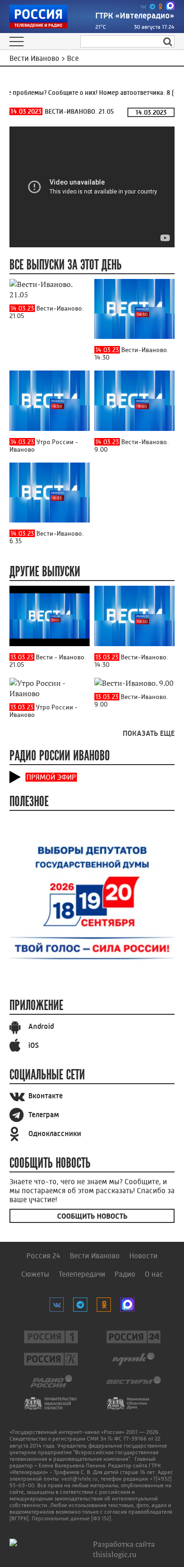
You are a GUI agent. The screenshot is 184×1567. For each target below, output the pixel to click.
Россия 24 (43, 1255)
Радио (125, 1274)
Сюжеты (35, 1274)
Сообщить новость (92, 1216)
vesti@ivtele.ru (79, 1478)
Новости (143, 1255)
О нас (154, 1274)
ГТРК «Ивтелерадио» (135, 15)
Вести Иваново (95, 1255)
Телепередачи (82, 1274)
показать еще (149, 733)
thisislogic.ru (114, 1554)
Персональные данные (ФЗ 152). (72, 1518)
